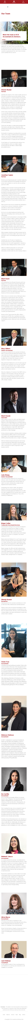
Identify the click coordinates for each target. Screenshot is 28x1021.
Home (4, 1014)
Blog (20, 1014)
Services (12, 1014)
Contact (23, 1014)
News (17, 1014)
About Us (8, 1014)
